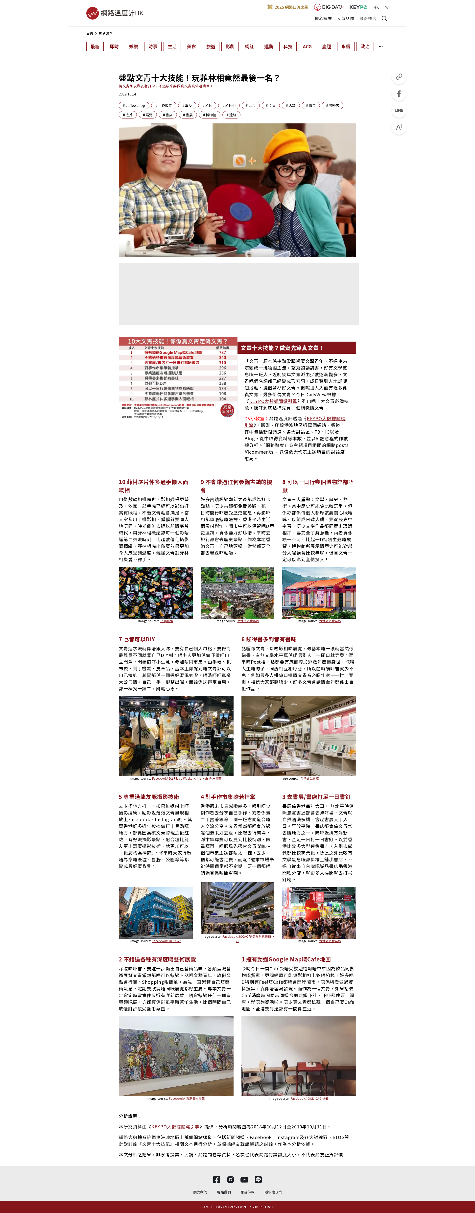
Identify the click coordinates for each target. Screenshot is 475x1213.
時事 (152, 46)
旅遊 (210, 46)
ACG (307, 46)
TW (386, 7)
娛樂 (133, 46)
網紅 (249, 46)
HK (376, 7)
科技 (288, 46)
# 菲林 (207, 105)
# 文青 (271, 105)
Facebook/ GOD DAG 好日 (309, 1098)
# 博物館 (209, 114)
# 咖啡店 (332, 105)
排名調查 (323, 18)
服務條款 (248, 1192)
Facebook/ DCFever (166, 941)
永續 (345, 46)
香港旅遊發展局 (248, 621)
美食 (191, 46)
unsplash (166, 621)
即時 (114, 46)
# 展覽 (148, 114)
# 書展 (188, 114)
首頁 (89, 33)
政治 (365, 46)
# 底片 (128, 114)
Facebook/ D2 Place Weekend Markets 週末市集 (187, 778)
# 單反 (187, 105)
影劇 (230, 46)
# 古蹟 (291, 105)
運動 (268, 46)
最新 (95, 46)
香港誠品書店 (309, 778)
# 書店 (168, 114)
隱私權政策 (273, 1192)
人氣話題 (345, 18)
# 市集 (311, 105)
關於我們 (200, 1192)
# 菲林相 (229, 105)
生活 (172, 46)
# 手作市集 (163, 105)
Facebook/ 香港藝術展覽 (187, 1098)
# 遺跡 (231, 114)
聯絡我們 (224, 1192)
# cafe (251, 105)
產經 (326, 46)
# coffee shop (134, 105)
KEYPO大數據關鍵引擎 (273, 401)
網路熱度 (368, 18)
